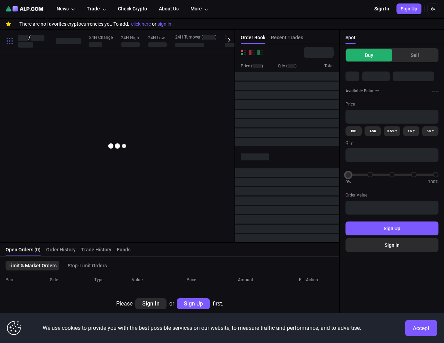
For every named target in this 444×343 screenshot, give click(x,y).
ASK (372, 131)
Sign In (392, 245)
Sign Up (392, 228)
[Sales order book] (252, 52)
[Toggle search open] (10, 41)
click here (141, 24)
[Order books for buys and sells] (243, 52)
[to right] (227, 40)
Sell (415, 55)
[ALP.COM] (24, 9)
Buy (369, 55)
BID (354, 131)
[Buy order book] (260, 52)
